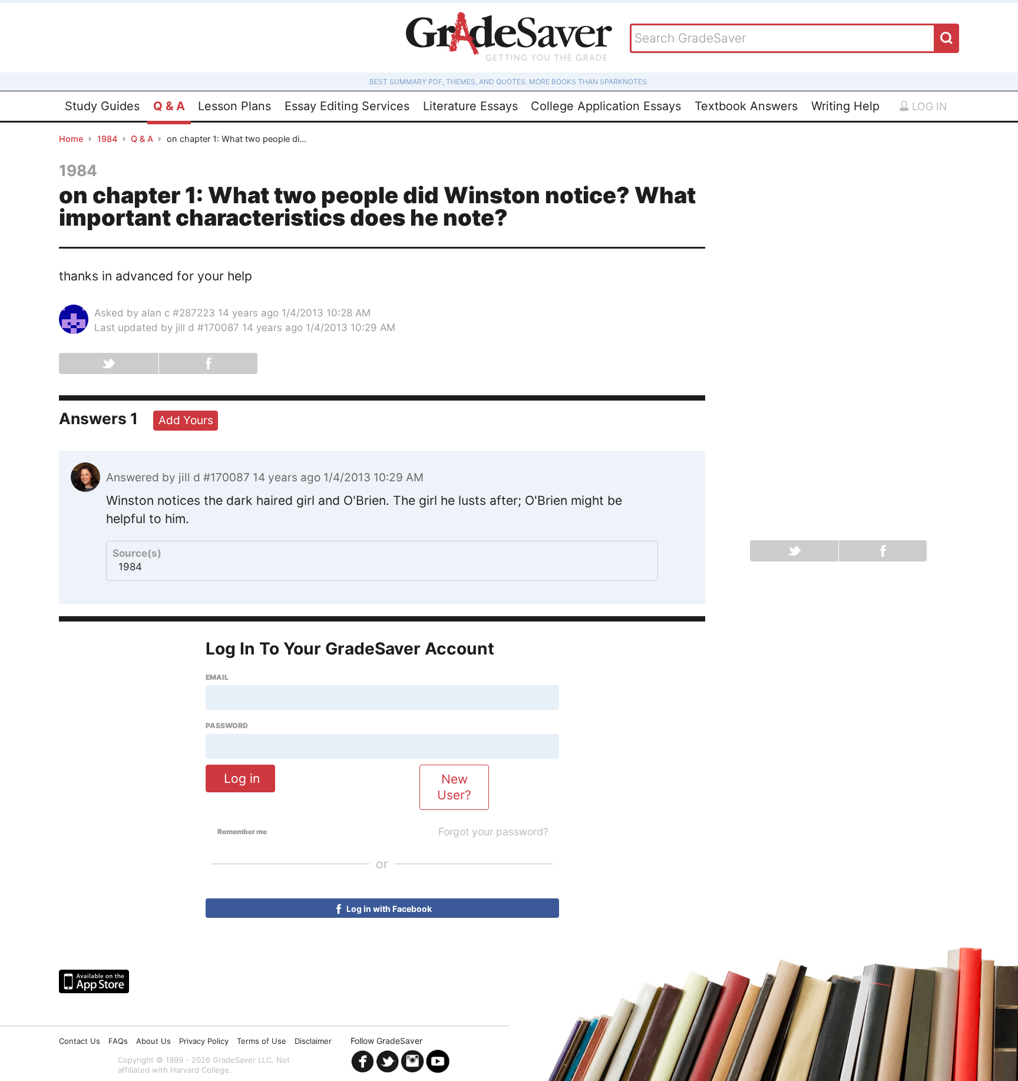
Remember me (242, 832)
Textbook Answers (746, 106)
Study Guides (102, 106)
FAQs (118, 1041)
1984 (107, 139)
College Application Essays (606, 106)
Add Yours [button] (185, 420)
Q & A (169, 106)
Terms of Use (261, 1041)
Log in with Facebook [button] (388, 909)
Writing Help (845, 106)
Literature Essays (470, 106)
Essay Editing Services (347, 106)
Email (217, 677)
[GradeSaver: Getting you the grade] (509, 38)
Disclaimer (313, 1041)
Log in (928, 106)
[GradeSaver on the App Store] (94, 981)
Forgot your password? (493, 831)
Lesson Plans (234, 106)
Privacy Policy (204, 1041)
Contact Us (79, 1041)
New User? (454, 787)
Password (227, 726)
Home (71, 139)
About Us (153, 1041)
